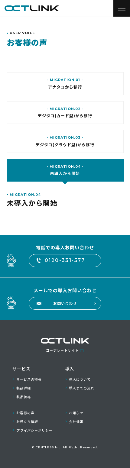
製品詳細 (23, 388)
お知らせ (76, 412)
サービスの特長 (29, 379)
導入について (80, 379)
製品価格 (23, 396)
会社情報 (76, 421)
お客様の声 (25, 412)
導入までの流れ (81, 388)
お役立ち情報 (27, 421)
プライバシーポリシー (34, 430)
